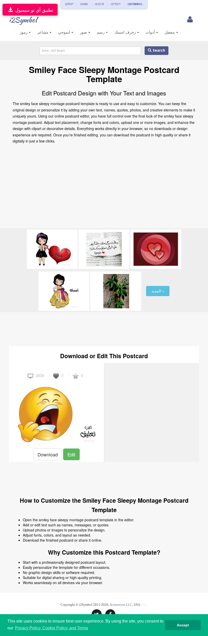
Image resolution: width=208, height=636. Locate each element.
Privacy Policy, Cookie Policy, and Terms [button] (51, 628)
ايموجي (64, 32)
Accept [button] (183, 625)
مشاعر (43, 32)
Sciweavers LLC (121, 604)
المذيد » (157, 291)
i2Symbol (23, 20)
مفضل (170, 32)
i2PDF (69, 4)
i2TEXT (116, 4)
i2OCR (99, 4)
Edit (71, 454)
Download (48, 454)
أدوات (151, 32)
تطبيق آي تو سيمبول (33, 9)
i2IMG (84, 4)
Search (158, 50)
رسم (101, 32)
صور (84, 32)
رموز (24, 32)
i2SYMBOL (135, 4)
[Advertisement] (104, 187)
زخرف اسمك (125, 32)
